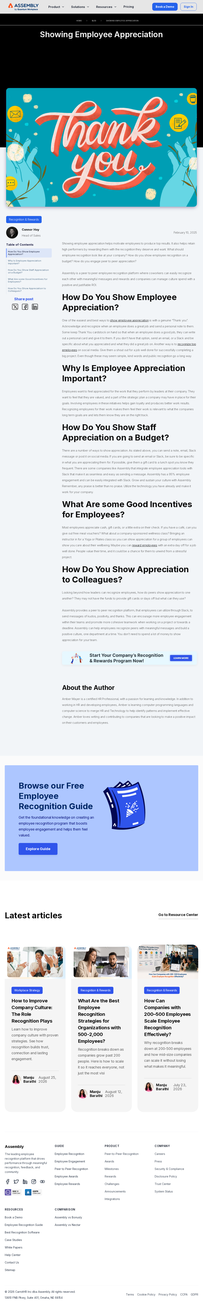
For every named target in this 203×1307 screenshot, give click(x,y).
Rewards (110, 1176)
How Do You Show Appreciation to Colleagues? (27, 289)
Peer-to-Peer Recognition (122, 1153)
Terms (130, 1294)
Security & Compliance (169, 1169)
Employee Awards (66, 1176)
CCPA (184, 1294)
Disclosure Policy (166, 1176)
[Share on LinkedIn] (35, 306)
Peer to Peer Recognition (71, 1169)
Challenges (112, 1184)
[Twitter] (16, 1181)
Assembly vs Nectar (67, 1224)
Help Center (13, 1255)
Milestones (112, 1169)
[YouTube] (42, 1181)
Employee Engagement (70, 1161)
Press (158, 1161)
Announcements (115, 1191)
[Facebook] (7, 1181)
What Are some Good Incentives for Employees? (27, 280)
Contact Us (12, 1262)
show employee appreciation (129, 320)
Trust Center (163, 1184)
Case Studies (13, 1240)
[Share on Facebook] (25, 306)
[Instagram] (33, 1181)
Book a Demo (165, 6)
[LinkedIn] (25, 1181)
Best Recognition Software (22, 1232)
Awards (109, 1161)
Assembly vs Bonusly (68, 1217)
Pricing (129, 7)
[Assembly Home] (23, 6)
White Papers (13, 1247)
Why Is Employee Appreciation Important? (24, 262)
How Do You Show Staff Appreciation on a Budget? (28, 271)
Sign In (188, 6)
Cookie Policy (146, 1294)
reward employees (144, 545)
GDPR (194, 1294)
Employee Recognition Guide (24, 1224)
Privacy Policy (168, 1294)
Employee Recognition (69, 1153)
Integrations (112, 1199)
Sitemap (10, 1270)
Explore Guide (38, 849)
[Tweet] (15, 306)
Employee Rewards (67, 1184)
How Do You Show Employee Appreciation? (24, 253)
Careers (160, 1153)
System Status (164, 1191)
